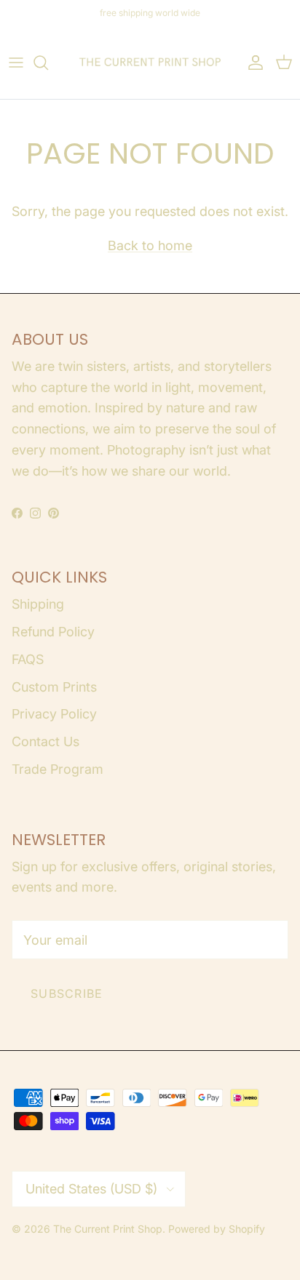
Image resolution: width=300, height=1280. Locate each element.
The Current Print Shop (107, 1229)
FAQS (28, 659)
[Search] (48, 63)
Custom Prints (54, 687)
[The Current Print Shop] (150, 62)
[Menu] (16, 63)
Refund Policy (53, 631)
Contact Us (45, 741)
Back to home (150, 245)
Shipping (38, 604)
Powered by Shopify (216, 1229)
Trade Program (57, 769)
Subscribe (67, 993)
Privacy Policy (54, 713)
